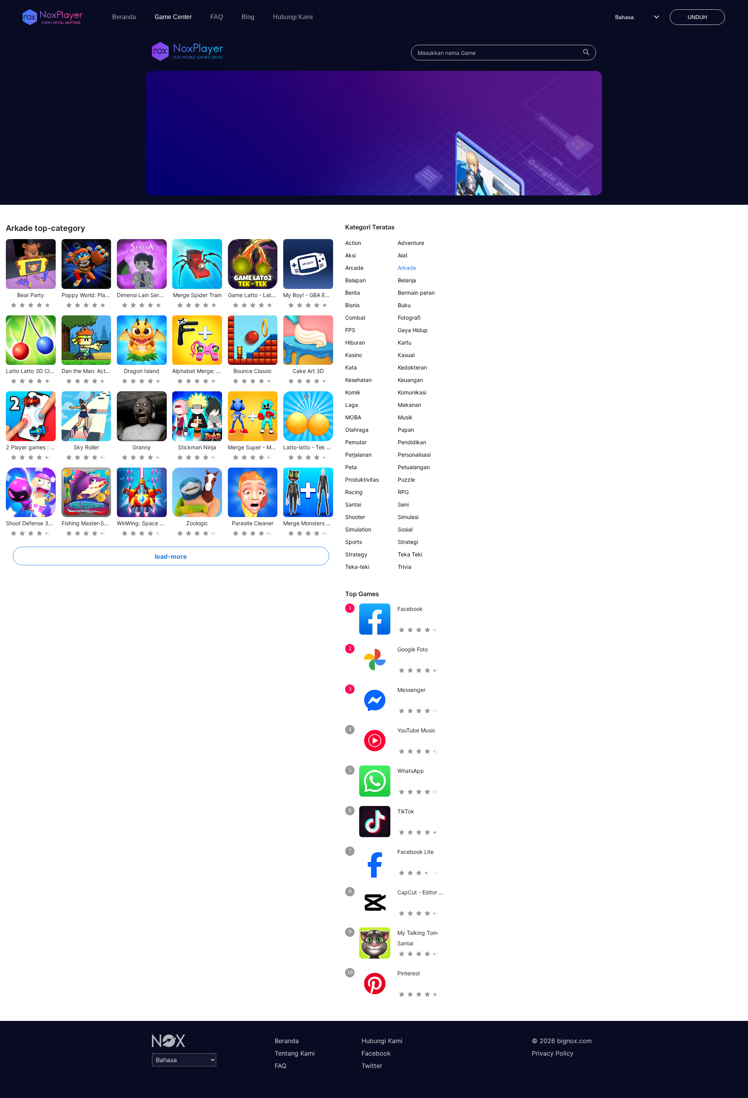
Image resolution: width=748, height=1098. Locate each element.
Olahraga (357, 429)
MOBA (353, 417)
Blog (248, 17)
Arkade (407, 267)
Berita (352, 292)
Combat (355, 317)
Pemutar (356, 442)
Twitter (372, 1066)
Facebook (376, 1053)
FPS (350, 330)
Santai (353, 504)
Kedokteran (412, 367)
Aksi (350, 255)
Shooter (355, 517)
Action (353, 242)
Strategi (408, 541)
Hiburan (355, 342)
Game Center (173, 17)
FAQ (216, 17)
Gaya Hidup (413, 330)
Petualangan (414, 467)
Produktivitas (362, 479)
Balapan (355, 280)
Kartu (404, 342)
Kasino (353, 355)
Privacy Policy (552, 1053)
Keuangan (410, 380)
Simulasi (408, 517)
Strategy (356, 554)
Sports (353, 541)
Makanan (409, 404)
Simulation (358, 529)
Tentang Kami (295, 1053)
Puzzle (406, 479)
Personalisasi (414, 454)
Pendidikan (412, 442)
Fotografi (409, 317)
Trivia (404, 566)
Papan (406, 429)
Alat (403, 255)
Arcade (354, 267)
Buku (404, 305)
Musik (405, 417)
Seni (403, 504)
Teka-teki (357, 566)
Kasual (406, 355)
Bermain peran (416, 292)
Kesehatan (358, 380)
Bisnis (352, 305)
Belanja (407, 280)
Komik (352, 392)
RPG (403, 492)
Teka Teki (410, 554)
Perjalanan (358, 454)
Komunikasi (412, 392)
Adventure (411, 242)
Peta (351, 467)
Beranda (124, 17)
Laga (351, 404)
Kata (351, 367)
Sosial (405, 529)
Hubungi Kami (293, 17)
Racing (354, 492)
